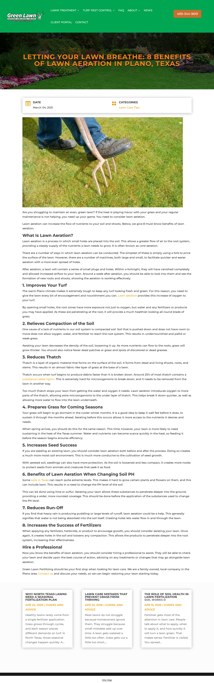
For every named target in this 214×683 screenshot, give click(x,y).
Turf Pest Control (97, 10)
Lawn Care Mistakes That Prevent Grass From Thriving (106, 597)
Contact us (45, 573)
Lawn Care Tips (129, 107)
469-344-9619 (187, 14)
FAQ (121, 10)
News (148, 10)
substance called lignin (38, 379)
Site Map (107, 680)
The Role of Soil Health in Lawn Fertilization (166, 596)
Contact (81, 22)
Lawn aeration (127, 295)
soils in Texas (40, 480)
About (132, 10)
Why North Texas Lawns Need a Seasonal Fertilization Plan (46, 597)
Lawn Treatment (63, 10)
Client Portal (61, 22)
